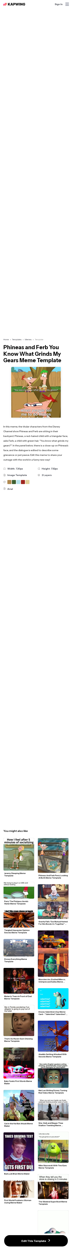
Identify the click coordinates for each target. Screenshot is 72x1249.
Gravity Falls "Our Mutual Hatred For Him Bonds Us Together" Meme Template (53, 922)
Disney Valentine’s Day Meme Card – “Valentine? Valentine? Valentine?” (52, 1013)
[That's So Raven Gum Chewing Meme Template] (19, 1020)
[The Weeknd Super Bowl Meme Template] (53, 1186)
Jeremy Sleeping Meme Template (15, 874)
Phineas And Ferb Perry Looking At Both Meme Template (53, 876)
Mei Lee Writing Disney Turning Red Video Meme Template (53, 1091)
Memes (28, 339)
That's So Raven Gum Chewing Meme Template (18, 1040)
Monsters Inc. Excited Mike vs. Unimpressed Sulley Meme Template (52, 980)
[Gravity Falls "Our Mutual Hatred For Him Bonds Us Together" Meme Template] (53, 901)
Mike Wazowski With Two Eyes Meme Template (53, 1166)
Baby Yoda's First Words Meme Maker (18, 1082)
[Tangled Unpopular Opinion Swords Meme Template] (19, 919)
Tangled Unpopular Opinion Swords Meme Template (17, 931)
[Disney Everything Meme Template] (19, 947)
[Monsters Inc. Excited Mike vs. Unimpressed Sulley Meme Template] (53, 953)
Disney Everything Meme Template (15, 960)
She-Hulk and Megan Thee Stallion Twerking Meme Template (51, 1124)
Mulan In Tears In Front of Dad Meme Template (18, 997)
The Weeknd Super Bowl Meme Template (53, 1202)
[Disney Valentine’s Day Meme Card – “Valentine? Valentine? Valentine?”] (53, 998)
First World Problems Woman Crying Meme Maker (18, 1201)
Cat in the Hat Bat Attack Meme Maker (18, 1124)
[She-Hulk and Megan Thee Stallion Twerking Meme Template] (53, 1109)
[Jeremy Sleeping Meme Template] (19, 854)
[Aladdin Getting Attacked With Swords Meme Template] (53, 1036)
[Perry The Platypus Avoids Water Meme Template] (19, 890)
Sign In (59, 4)
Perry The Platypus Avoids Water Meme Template (16, 902)
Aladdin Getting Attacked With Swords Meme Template (53, 1055)
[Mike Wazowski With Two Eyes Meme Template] (53, 1147)
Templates (16, 339)
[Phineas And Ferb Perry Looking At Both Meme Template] (53, 855)
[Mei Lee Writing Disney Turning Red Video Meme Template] (53, 1075)
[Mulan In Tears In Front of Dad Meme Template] (19, 981)
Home (6, 339)
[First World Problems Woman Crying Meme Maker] (19, 1189)
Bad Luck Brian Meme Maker (17, 1174)
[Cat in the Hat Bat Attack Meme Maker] (19, 1105)
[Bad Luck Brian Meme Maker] (19, 1151)
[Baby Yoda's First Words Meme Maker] (19, 1063)
